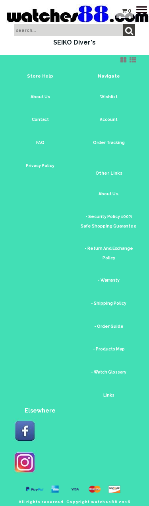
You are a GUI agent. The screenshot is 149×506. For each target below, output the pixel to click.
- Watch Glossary (108, 372)
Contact (40, 119)
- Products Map (109, 349)
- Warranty (109, 280)
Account (109, 119)
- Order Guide (109, 326)
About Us (40, 97)
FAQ (40, 142)
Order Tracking (109, 142)
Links (108, 395)
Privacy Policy (40, 165)
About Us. (109, 194)
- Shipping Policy (108, 303)
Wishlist (109, 97)
